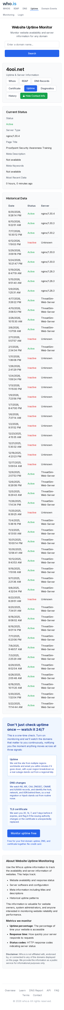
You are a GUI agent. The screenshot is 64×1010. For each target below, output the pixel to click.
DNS (25, 8)
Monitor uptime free (23, 833)
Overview (10, 990)
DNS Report (36, 990)
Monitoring (8, 14)
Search (32, 53)
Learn (22, 990)
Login (21, 14)
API (49, 990)
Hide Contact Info (35, 95)
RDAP (16, 8)
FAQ (56, 990)
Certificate (15, 88)
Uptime (34, 8)
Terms (25, 995)
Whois (12, 81)
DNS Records (41, 81)
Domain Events (49, 8)
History (13, 95)
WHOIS (6, 8)
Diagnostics (47, 88)
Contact (37, 995)
